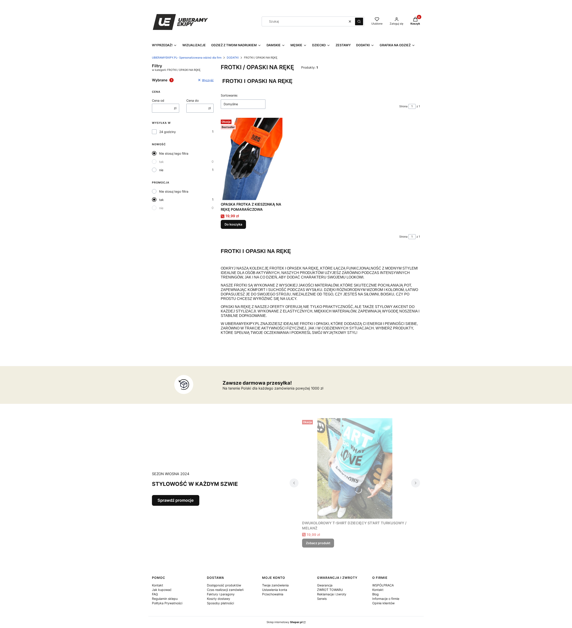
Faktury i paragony (221, 594)
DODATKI (233, 57)
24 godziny (167, 132)
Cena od (158, 100)
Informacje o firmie (385, 599)
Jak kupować (162, 590)
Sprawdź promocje (176, 500)
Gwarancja (324, 585)
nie (161, 170)
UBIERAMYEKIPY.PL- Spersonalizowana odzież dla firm (186, 57)
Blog (375, 594)
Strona (403, 106)
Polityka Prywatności (167, 603)
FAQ (155, 594)
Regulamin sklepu (165, 599)
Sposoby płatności (220, 603)
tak (161, 162)
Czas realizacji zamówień (225, 590)
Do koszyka (233, 224)
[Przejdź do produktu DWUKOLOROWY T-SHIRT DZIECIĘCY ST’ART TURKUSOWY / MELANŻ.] (355, 468)
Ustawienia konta (274, 590)
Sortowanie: (229, 95)
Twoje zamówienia (275, 585)
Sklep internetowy (285, 622)
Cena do (192, 100)
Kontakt (157, 585)
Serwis (322, 599)
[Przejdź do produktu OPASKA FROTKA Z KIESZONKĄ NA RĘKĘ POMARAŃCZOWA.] (251, 159)
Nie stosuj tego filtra (173, 153)
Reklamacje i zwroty (331, 594)
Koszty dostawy (218, 599)
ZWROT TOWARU (330, 590)
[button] (359, 21)
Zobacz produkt (318, 543)
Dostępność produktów (224, 585)
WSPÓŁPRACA (383, 585)
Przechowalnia (272, 594)
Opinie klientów (383, 603)
